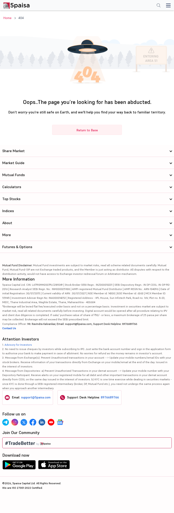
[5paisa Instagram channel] (14, 422)
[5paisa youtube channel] (51, 422)
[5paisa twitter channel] (23, 422)
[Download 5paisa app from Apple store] (54, 466)
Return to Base (87, 130)
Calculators (11, 187)
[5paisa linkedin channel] (42, 422)
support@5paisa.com (36, 397)
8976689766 (110, 397)
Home (7, 18)
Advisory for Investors (18, 344)
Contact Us (9, 328)
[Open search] (158, 6)
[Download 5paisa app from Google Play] (19, 466)
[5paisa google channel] (60, 422)
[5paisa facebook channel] (32, 422)
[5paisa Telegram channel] (5, 422)
